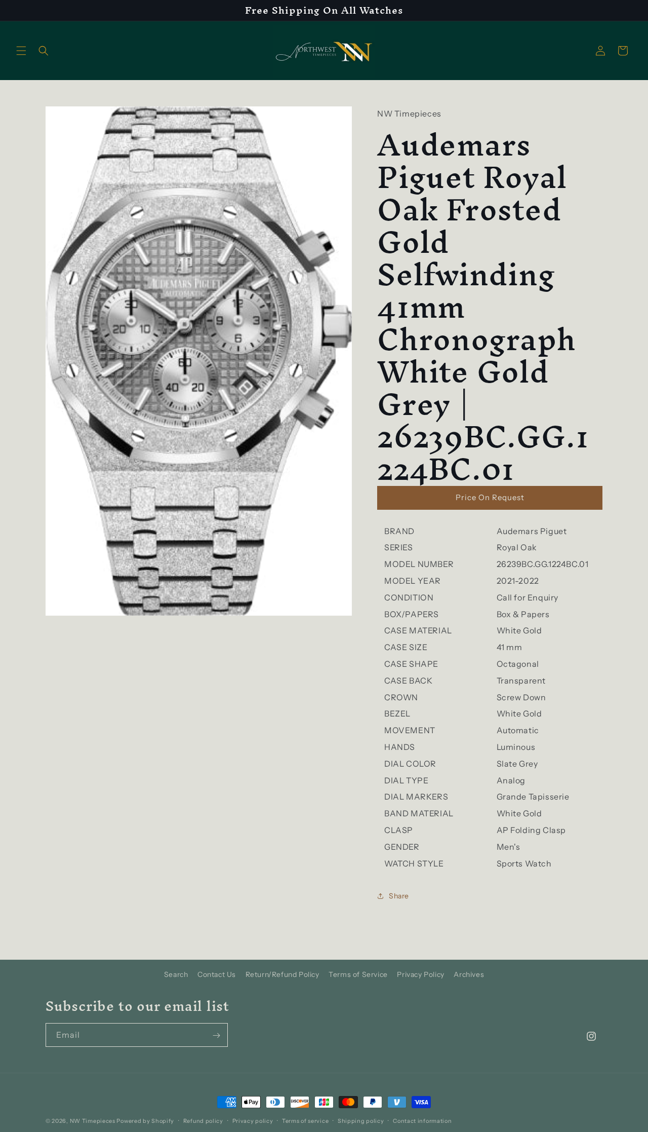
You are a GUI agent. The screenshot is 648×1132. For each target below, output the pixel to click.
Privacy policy (252, 1120)
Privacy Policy (420, 974)
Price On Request (490, 497)
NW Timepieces (92, 1120)
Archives (469, 974)
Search (176, 974)
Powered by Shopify (145, 1120)
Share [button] (399, 895)
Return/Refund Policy (282, 974)
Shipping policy (361, 1120)
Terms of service (305, 1120)
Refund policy (203, 1120)
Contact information (422, 1120)
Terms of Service (358, 974)
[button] (21, 51)
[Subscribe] (216, 1035)
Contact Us (216, 974)
